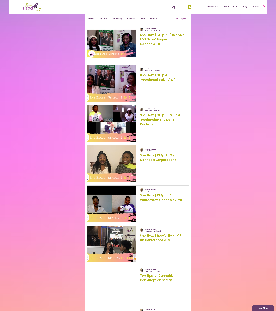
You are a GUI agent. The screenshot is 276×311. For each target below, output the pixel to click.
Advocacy (117, 18)
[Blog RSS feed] (189, 7)
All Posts (91, 18)
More (152, 18)
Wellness (104, 18)
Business (130, 18)
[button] (211, 6)
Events (142, 18)
